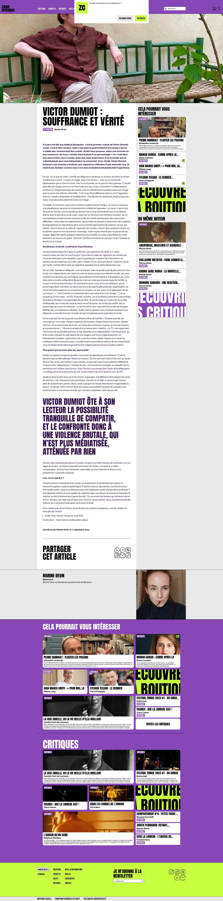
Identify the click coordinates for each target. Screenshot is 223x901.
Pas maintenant (125, 18)
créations (57, 869)
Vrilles (68, 874)
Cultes (55, 878)
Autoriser (141, 18)
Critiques (57, 883)
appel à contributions (73, 869)
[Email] (183, 878)
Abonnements (43, 869)
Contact (68, 883)
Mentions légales (44, 899)
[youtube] (177, 878)
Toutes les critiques (158, 724)
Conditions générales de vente (67, 899)
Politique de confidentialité (95, 899)
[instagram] (171, 872)
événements (70, 878)
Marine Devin (60, 129)
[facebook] (177, 872)
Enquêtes (57, 874)
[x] (183, 872)
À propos (41, 874)
